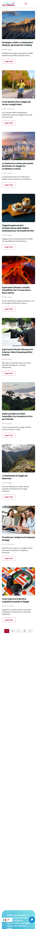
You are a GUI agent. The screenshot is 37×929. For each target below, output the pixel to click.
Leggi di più (8, 61)
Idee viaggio (8, 49)
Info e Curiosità (9, 109)
